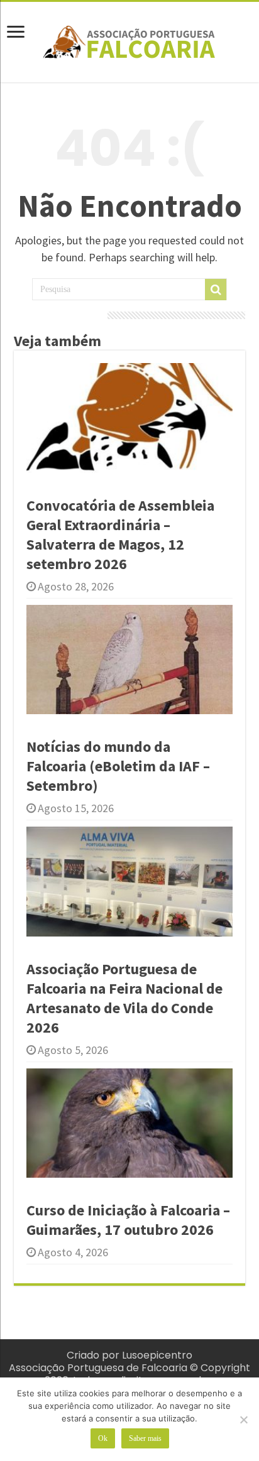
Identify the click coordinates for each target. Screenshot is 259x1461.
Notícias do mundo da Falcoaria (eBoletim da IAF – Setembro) (118, 766)
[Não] (243, 1419)
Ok (102, 1438)
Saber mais (145, 1438)
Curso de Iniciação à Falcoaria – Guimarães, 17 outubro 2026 (128, 1219)
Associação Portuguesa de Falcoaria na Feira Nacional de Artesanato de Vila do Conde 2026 (124, 998)
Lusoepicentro (157, 1355)
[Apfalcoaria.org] (129, 40)
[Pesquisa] (215, 289)
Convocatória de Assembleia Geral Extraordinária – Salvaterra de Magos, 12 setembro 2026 (120, 534)
